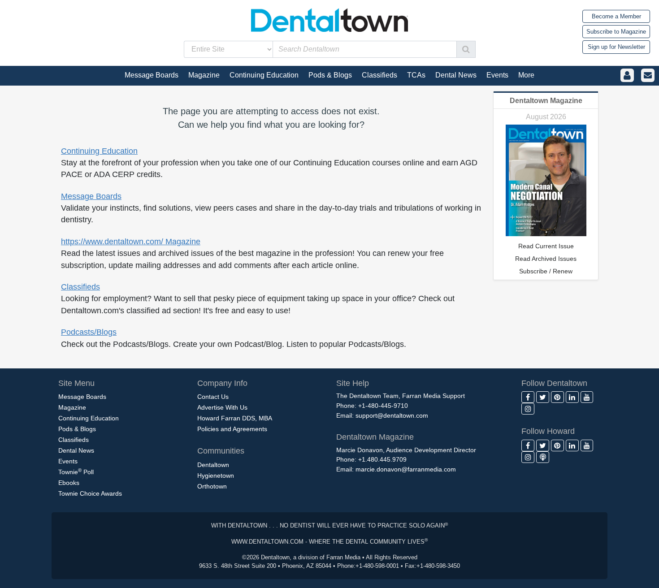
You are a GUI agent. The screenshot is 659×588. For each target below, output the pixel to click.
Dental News (76, 450)
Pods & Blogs (77, 428)
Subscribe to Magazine (616, 31)
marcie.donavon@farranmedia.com (406, 469)
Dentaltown (213, 464)
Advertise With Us (222, 407)
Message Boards (91, 196)
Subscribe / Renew (545, 271)
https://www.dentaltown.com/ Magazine (130, 241)
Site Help (352, 383)
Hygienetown (215, 475)
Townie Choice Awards (90, 493)
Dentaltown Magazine (546, 100)
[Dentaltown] (329, 19)
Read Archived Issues (546, 258)
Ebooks (68, 482)
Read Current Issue (546, 246)
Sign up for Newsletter (616, 46)
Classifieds (80, 286)
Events (68, 461)
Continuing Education (99, 151)
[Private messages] (648, 75)
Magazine (72, 407)
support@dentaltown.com (392, 415)
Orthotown (212, 486)
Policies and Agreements (232, 428)
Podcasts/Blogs (89, 332)
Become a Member (616, 16)
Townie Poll (76, 471)
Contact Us (213, 396)
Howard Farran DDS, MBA (234, 418)
